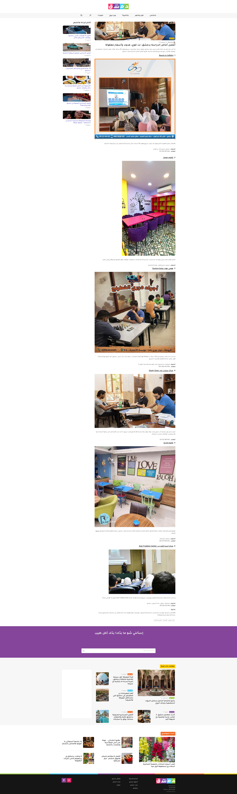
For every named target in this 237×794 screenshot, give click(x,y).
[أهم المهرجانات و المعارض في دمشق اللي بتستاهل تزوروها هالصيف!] (102, 695)
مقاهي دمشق (116, 779)
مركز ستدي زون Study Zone (161, 371)
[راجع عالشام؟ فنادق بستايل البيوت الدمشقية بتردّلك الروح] (156, 683)
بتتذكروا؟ (125, 15)
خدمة (97, 531)
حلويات (100, 15)
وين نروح (112, 15)
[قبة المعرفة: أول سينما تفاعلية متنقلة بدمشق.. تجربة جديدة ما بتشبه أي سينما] (102, 678)
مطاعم (135, 788)
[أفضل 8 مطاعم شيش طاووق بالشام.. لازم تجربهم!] (127, 758)
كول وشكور (139, 15)
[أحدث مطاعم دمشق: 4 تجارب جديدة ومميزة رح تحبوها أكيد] (144, 716)
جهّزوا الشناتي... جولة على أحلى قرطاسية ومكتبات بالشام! (111, 743)
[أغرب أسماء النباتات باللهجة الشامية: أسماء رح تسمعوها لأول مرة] (157, 749)
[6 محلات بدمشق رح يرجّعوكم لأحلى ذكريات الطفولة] (88, 758)
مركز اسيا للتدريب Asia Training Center (156, 546)
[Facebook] (64, 780)
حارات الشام (116, 782)
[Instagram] (69, 780)
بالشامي (153, 15)
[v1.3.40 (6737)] (165, 781)
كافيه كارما (168, 443)
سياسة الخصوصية (171, 791)
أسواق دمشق (133, 782)
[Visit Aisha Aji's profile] (174, 42)
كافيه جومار (168, 158)
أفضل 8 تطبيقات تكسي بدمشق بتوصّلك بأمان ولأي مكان (79, 37)
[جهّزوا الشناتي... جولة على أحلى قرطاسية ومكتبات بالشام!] (127, 742)
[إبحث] (83, 650)
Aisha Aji (170, 42)
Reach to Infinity (166, 56)
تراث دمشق (134, 785)
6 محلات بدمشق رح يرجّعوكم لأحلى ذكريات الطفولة (73, 759)
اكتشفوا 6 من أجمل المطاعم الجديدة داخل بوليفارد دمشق (78, 87)
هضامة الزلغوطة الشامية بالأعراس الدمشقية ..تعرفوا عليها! (78, 122)
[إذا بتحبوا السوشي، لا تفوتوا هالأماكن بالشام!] (88, 742)
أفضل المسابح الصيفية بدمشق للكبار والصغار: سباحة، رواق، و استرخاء (122, 717)
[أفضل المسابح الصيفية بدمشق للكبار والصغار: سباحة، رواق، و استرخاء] (102, 716)
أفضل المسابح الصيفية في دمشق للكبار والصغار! (79, 104)
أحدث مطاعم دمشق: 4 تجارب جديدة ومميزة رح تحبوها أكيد (165, 717)
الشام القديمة (133, 779)
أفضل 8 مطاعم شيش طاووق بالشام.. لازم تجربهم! (111, 759)
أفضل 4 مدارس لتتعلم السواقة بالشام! (77, 53)
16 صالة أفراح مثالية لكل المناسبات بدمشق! (78, 69)
